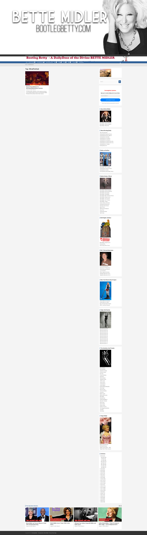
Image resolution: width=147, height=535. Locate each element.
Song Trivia (102, 210)
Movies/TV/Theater (31, 62)
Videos (60, 62)
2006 (102, 496)
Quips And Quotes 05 (104, 334)
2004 (102, 499)
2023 (102, 471)
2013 (102, 486)
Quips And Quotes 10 (104, 341)
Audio (28, 520)
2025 (102, 468)
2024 (102, 470)
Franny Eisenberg (103, 375)
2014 (102, 484)
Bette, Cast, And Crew (104, 444)
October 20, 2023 (29, 89)
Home (27, 62)
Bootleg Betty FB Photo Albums (106, 135)
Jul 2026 (102, 458)
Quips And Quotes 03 (104, 331)
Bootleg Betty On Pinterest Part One (106, 141)
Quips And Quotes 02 (104, 330)
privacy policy (112, 103)
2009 (102, 491)
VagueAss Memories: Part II (105, 275)
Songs (40, 520)
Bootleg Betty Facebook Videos (106, 168)
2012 (102, 487)
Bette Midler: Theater (104, 201)
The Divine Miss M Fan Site (56, 520)
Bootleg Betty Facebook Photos (106, 134)
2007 (102, 494)
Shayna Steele (102, 405)
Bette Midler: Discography (104, 192)
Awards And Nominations (49, 62)
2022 (102, 473)
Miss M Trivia (102, 207)
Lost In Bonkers (103, 270)
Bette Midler (28, 84)
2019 (102, 477)
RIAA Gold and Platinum (104, 208)
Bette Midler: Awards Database (105, 122)
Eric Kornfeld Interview (104, 266)
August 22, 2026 (29, 526)
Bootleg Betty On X (103, 145)
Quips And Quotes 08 (104, 339)
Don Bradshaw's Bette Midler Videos (106, 171)
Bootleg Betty (34, 532)
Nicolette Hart (102, 398)
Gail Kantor (102, 376)
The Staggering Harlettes (104, 408)
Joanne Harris (102, 382)
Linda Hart (102, 392)
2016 (102, 481)
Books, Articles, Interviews (105, 202)
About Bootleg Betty (103, 132)
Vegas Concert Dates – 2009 (105, 447)
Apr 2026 (102, 463)
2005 (102, 497)
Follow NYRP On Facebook (105, 300)
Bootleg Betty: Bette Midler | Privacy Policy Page (47, 532)
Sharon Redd (102, 403)
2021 (102, 474)
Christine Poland (103, 372)
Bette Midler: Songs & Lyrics (105, 197)
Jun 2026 (102, 460)
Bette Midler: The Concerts (105, 198)
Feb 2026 (102, 466)
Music (55, 62)
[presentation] (119, 506)
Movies (39, 84)
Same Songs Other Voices (105, 245)
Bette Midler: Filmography (104, 194)
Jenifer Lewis (102, 380)
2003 (102, 500)
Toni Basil (101, 409)
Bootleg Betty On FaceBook (105, 138)
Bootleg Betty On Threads (105, 144)
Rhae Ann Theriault (103, 400)
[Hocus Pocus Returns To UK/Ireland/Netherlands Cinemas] (37, 78)
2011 (102, 488)
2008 (102, 493)
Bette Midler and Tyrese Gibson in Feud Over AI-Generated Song (36, 523)
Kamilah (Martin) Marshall (104, 386)
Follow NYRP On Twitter (104, 302)
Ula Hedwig (102, 410)
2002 (102, 501)
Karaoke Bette (102, 244)
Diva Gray (101, 373)
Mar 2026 (102, 464)
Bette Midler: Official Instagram (105, 124)
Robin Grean (102, 402)
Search (120, 81)
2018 (102, 478)
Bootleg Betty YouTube (104, 169)
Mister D (34, 89)
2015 (102, 483)
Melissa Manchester (103, 395)
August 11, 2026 (102, 526)
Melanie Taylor (102, 393)
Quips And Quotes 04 (104, 333)
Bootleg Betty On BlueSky (104, 137)
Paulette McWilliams (103, 399)
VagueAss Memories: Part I (105, 273)
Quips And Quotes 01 (104, 329)
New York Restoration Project (105, 303)
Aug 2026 (103, 457)
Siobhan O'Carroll (103, 406)
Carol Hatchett (102, 369)
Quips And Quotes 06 (104, 336)
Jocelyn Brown (102, 383)
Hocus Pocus (34, 84)
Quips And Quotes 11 (104, 343)
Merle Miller (102, 396)
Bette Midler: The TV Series (105, 167)
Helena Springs (102, 377)
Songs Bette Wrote (103, 211)
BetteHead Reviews (103, 446)
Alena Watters (102, 367)
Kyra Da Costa (102, 389)
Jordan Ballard (102, 385)
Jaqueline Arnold (103, 379)
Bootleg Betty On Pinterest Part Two (106, 142)
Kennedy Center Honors (104, 205)
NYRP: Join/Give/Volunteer (105, 305)
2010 (102, 490)
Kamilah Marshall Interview (105, 269)
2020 (102, 476)
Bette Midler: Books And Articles (106, 191)
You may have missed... (32, 506)
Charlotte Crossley (103, 370)
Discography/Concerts (40, 62)
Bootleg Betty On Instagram (105, 139)
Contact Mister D (81, 62)
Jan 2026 (102, 467)
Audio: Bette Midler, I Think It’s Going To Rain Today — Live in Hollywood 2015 (109, 523)
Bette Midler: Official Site (104, 125)
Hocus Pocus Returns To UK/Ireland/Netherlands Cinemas (34, 87)
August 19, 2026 (53, 526)
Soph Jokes (102, 212)
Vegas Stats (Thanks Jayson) (105, 448)
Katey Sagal (102, 388)
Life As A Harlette (103, 390)
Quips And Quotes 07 (104, 337)
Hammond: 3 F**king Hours (105, 267)
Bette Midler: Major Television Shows (107, 195)
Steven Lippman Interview (104, 272)
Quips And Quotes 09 (104, 340)
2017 (102, 480)
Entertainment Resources (104, 204)
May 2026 (103, 461)
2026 (102, 455)
